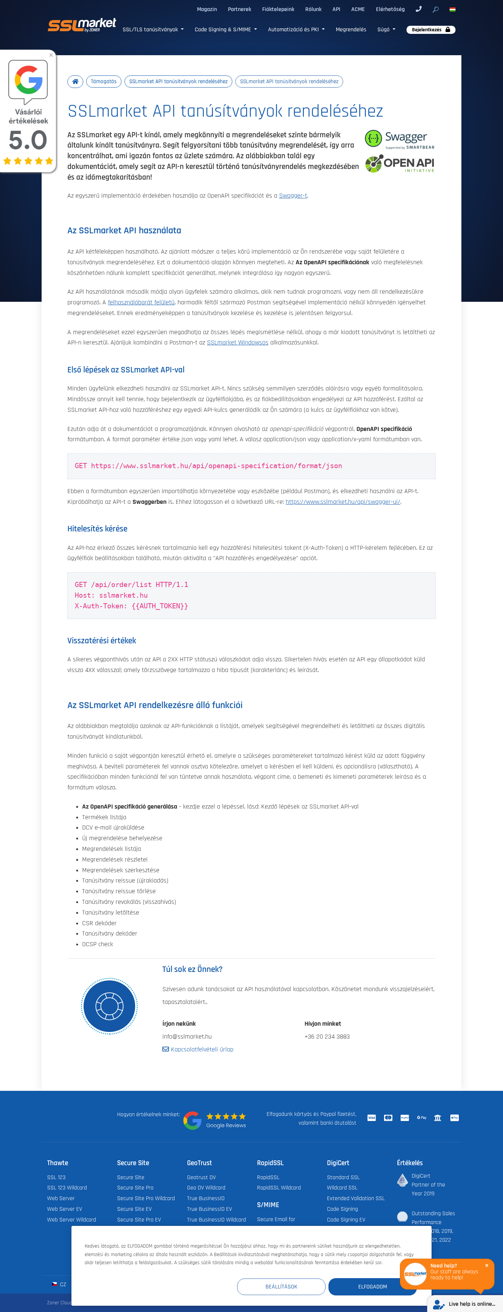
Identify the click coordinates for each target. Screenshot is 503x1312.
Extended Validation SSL (356, 1198)
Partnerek (239, 9)
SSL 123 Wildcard (67, 1188)
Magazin (207, 9)
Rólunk (313, 9)
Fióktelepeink (278, 9)
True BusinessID (206, 1198)
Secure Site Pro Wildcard (146, 1198)
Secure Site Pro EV (139, 1220)
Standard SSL (343, 1177)
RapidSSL (268, 1177)
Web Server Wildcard (71, 1220)
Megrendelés (351, 29)
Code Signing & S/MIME (224, 29)
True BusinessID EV (209, 1209)
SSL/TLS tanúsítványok (151, 29)
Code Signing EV (346, 1220)
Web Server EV (64, 1209)
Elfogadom (372, 1287)
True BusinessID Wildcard (216, 1220)
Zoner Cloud (59, 1302)
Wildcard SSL (342, 1188)
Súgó (384, 29)
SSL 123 (56, 1177)
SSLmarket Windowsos (237, 342)
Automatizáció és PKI (294, 29)
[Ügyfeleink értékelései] (214, 1120)
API (336, 9)
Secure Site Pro (135, 1188)
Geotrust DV (201, 1177)
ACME (358, 9)
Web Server (61, 1198)
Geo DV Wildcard (206, 1188)
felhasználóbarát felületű (141, 302)
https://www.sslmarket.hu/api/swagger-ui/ (343, 502)
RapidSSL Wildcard (279, 1188)
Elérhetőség (390, 9)
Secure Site (130, 1177)
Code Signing (342, 1209)
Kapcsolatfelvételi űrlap (201, 1049)
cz (62, 1284)
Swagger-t (293, 195)
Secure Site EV (134, 1209)
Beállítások (281, 1287)
